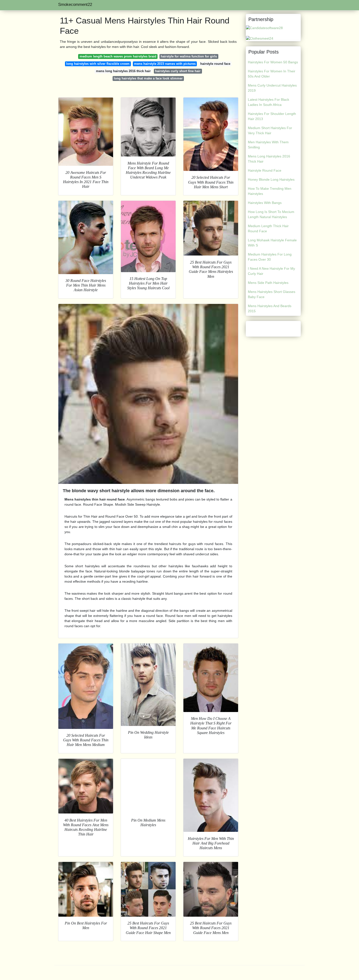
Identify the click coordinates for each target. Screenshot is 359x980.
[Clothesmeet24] (259, 38)
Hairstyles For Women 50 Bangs (273, 62)
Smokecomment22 (75, 4)
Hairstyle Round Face (264, 170)
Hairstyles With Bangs (265, 203)
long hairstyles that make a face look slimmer (148, 78)
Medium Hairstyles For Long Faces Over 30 (270, 256)
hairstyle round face (215, 64)
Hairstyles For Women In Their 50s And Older (271, 73)
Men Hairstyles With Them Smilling (268, 144)
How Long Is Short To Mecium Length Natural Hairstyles (271, 214)
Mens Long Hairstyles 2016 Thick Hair (269, 158)
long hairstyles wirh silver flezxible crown (97, 64)
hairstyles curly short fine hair (178, 71)
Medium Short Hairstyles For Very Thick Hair (270, 130)
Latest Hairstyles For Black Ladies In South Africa (268, 102)
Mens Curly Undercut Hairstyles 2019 (272, 87)
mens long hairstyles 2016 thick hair (123, 71)
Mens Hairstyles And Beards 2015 (269, 308)
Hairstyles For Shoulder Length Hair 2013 (272, 116)
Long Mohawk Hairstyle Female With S (272, 242)
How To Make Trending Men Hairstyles (269, 191)
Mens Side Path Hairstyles (268, 283)
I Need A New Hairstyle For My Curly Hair (271, 271)
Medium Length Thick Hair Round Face (268, 228)
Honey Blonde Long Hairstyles (271, 179)
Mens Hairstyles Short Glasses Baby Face (271, 294)
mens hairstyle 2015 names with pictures (165, 64)
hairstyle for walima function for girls (189, 56)
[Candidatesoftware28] (264, 28)
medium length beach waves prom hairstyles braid (118, 56)
